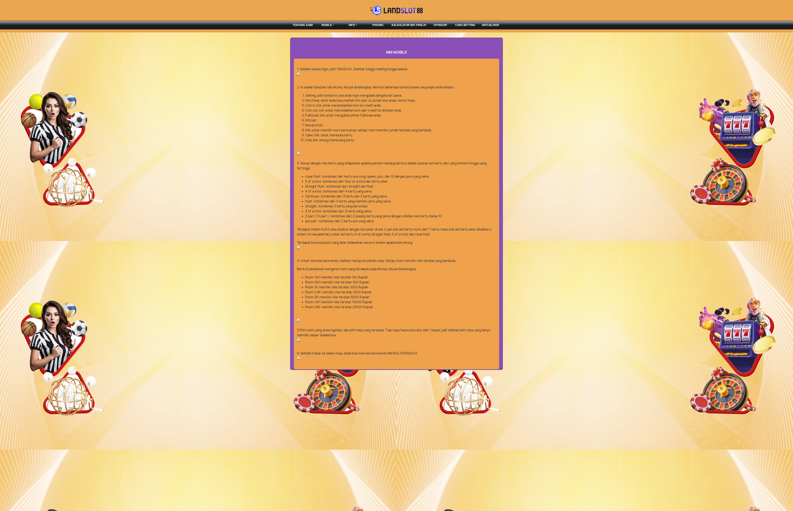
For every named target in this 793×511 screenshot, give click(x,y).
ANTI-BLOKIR (490, 25)
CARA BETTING (465, 25)
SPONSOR (440, 25)
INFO (352, 25)
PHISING (377, 25)
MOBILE (327, 25)
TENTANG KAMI (303, 25)
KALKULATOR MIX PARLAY (409, 25)
